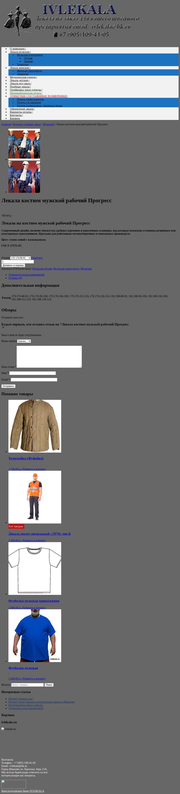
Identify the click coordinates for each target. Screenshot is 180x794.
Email (5, 379)
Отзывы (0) (15, 277)
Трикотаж (22, 64)
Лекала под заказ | (20, 83)
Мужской (48, 124)
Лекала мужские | (20, 51)
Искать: (6, 684)
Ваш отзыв (9, 366)
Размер (6, 257)
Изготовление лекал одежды (25, 705)
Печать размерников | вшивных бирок (40, 105)
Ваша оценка (9, 340)
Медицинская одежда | (23, 77)
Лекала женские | (20, 67)
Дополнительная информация (26, 274)
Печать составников (29, 102)
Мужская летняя (42, 268)
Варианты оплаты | (21, 111)
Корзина (15, 118)
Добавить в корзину (13, 265)
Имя (5, 372)
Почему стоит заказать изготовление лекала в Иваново (41, 701)
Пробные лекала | (20, 86)
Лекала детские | (20, 80)
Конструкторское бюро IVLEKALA (22, 790)
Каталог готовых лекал (27, 124)
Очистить (37, 257)
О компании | (18, 48)
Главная (6, 124)
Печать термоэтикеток (30, 99)
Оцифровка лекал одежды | (26, 89)
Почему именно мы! (20, 698)
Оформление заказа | (22, 108)
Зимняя (28, 61)
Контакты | (16, 115)
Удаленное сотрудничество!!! (25, 708)
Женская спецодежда (29, 70)
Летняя (28, 58)
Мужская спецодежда (30, 54)
